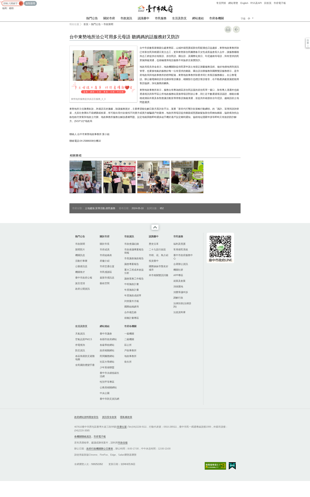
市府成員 (104, 249)
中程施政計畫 (131, 284)
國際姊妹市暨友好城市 (158, 268)
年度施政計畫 (131, 289)
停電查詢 (80, 345)
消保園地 (178, 286)
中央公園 (104, 393)
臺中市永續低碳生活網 (109, 374)
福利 (4, 8)
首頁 (85, 24)
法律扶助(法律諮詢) (182, 305)
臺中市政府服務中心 (183, 257)
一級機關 (129, 333)
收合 (155, 227)
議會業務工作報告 (134, 278)
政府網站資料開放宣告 (86, 417)
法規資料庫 (179, 312)
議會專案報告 (131, 264)
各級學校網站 (107, 345)
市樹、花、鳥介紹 (158, 255)
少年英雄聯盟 (107, 367)
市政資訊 (126, 18)
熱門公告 (92, 18)
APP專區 (178, 275)
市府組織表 (106, 255)
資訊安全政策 (109, 417)
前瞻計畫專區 (131, 318)
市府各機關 (216, 18)
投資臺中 (154, 260)
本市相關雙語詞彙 (158, 275)
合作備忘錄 (130, 312)
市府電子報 (280, 3)
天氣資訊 (80, 333)
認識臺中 (143, 18)
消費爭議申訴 (180, 292)
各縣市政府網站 (108, 339)
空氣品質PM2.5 (83, 339)
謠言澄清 (80, 283)
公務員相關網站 (108, 387)
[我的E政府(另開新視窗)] (232, 466)
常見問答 (221, 3)
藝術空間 (104, 283)
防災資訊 (80, 350)
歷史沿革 (154, 243)
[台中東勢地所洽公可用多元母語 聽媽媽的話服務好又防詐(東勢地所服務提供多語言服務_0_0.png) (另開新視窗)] (103, 71)
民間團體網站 (107, 356)
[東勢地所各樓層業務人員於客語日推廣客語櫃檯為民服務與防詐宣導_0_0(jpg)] (85, 177)
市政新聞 (108, 24)
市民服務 (160, 18)
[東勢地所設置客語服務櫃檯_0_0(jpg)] (153, 177)
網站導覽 (233, 3)
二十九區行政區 (157, 249)
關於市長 (104, 243)
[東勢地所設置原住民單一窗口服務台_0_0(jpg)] (187, 177)
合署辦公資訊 (180, 264)
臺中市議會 (106, 333)
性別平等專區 (107, 381)
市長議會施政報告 (134, 258)
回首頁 (267, 3)
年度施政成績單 (132, 295)
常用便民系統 (180, 249)
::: (1, 1)
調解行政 (178, 297)
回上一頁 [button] (236, 29)
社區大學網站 (107, 361)
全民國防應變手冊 (85, 365)
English (244, 3)
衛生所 (128, 361)
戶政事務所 (130, 350)
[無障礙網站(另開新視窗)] (215, 466)
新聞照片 (80, 249)
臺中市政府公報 (83, 277)
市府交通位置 (107, 266)
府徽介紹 (104, 260)
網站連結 (198, 18)
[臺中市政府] (155, 9)
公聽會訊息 (81, 266)
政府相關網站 (107, 350)
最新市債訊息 (107, 277)
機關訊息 (80, 255)
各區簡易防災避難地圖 (85, 358)
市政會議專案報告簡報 (134, 251)
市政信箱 (123, 442)
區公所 (128, 345)
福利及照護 (179, 243)
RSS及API (256, 3)
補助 (11, 8)
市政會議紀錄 (131, 243)
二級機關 (129, 339)
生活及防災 (179, 18)
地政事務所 (130, 356)
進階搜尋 (30, 3)
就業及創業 (179, 280)
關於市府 (109, 18)
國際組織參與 (131, 306)
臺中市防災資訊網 (109, 398)
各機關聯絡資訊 (82, 436)
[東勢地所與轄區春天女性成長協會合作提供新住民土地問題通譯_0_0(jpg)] (119, 177)
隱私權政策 (126, 417)
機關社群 (178, 269)
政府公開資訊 (82, 288)
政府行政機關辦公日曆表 (99, 448)
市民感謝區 (106, 272)
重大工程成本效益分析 (134, 271)
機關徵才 (80, 272)
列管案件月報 (131, 301)
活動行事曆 (81, 260)
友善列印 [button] (228, 29)
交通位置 (122, 426)
